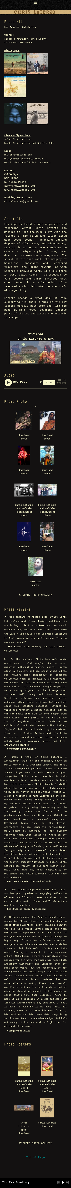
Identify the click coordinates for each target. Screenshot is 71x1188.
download (23, 1091)
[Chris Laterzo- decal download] (23, 1107)
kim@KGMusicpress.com (19, 186)
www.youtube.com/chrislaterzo (23, 159)
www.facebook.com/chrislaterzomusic (27, 162)
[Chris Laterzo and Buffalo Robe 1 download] (23, 1066)
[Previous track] (59, 380)
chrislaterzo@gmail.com (21, 201)
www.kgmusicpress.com (19, 190)
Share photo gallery (37, 595)
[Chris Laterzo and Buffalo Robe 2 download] (47, 1066)
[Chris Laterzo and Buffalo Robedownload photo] (23, 489)
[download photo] (23, 420)
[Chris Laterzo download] (47, 1107)
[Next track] (64, 380)
